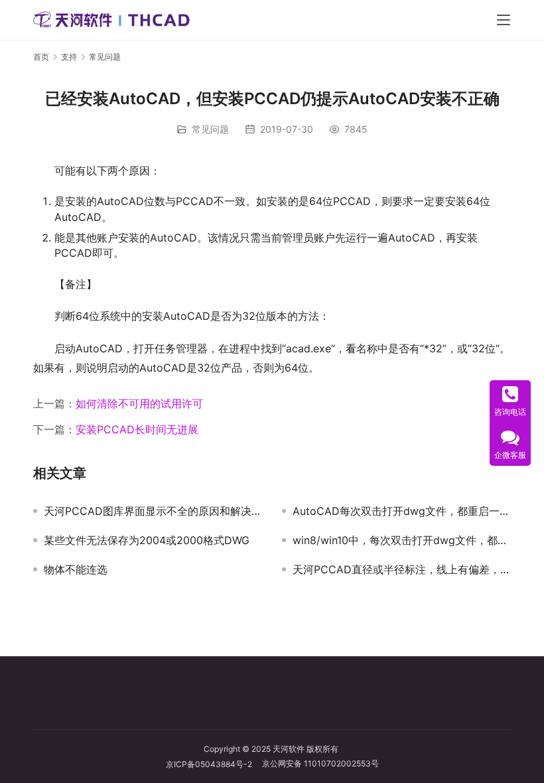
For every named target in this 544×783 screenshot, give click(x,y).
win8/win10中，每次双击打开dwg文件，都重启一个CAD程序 (402, 540)
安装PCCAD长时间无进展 (137, 429)
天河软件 (289, 749)
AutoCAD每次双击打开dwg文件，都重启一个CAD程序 (402, 511)
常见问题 (210, 129)
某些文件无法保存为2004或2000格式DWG (146, 540)
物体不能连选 (75, 569)
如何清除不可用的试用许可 (139, 403)
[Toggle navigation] (503, 20)
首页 (41, 57)
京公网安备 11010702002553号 (320, 763)
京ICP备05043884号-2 (214, 764)
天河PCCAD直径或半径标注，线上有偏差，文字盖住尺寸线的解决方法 (402, 569)
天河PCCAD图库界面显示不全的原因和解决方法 (153, 511)
